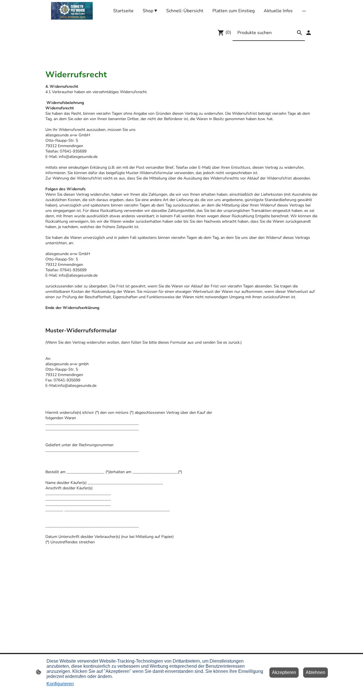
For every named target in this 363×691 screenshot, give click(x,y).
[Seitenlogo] (72, 11)
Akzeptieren (284, 672)
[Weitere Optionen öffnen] (304, 10)
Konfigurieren (60, 683)
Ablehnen (315, 672)
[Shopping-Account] (308, 32)
